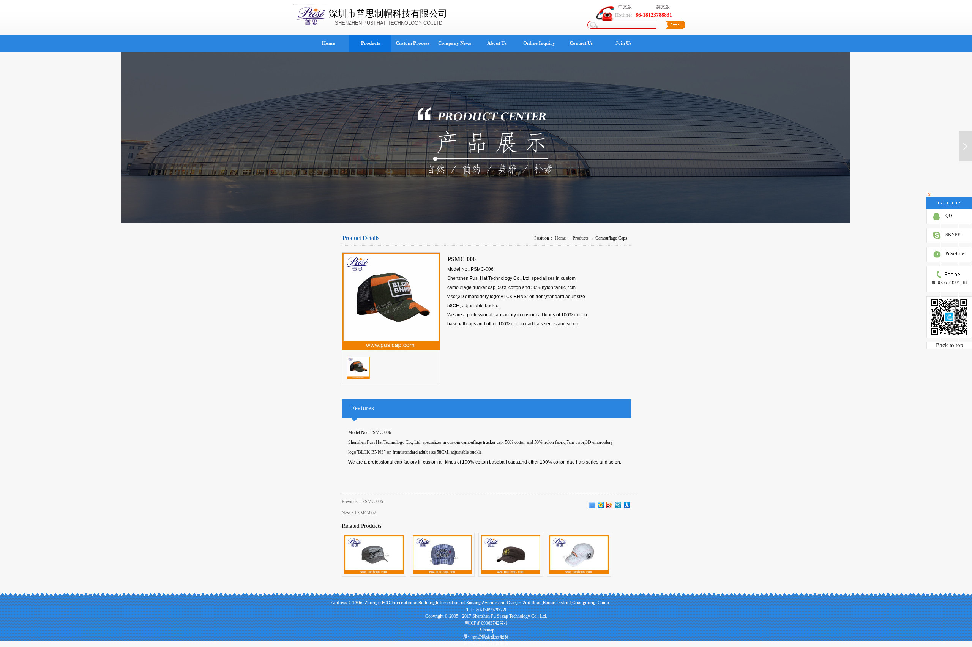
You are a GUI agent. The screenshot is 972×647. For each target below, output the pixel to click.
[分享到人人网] (627, 505)
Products (581, 238)
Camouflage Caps (611, 238)
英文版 (663, 6)
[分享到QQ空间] (601, 505)
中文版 (625, 6)
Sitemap (486, 630)
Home (328, 43)
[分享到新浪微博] (609, 505)
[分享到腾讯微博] (618, 505)
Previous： (362, 501)
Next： (359, 513)
